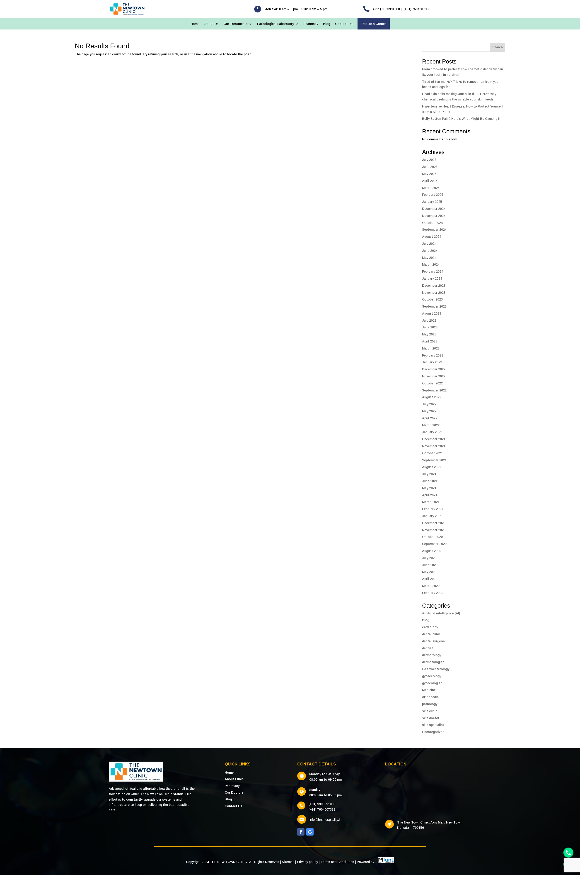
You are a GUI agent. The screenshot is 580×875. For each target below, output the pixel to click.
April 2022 (429, 418)
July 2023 (429, 320)
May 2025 (429, 174)
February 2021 (432, 509)
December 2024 (433, 208)
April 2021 (429, 495)
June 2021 (429, 481)
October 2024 (432, 223)
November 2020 (433, 530)
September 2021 (434, 460)
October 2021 (432, 453)
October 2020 (432, 537)
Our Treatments (236, 24)
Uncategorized (433, 732)
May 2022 (429, 411)
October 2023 (432, 299)
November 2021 (433, 446)
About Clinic (234, 779)
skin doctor (430, 718)
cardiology (430, 627)
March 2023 (431, 348)
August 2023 (431, 313)
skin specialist (433, 725)
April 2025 (429, 181)
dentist (427, 648)
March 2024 (431, 264)
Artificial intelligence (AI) (441, 613)
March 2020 (431, 586)
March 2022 (431, 425)
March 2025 (431, 188)
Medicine (429, 690)
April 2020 (429, 579)
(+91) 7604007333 (322, 809)
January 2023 (432, 362)
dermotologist (433, 662)
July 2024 (429, 243)
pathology (429, 704)
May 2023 (429, 334)
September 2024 (434, 229)
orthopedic (430, 697)
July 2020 (429, 558)
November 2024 (433, 216)
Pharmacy (310, 24)
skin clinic (429, 711)
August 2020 (431, 551)
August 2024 (431, 236)
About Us (211, 24)
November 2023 (433, 292)
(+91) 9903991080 (322, 804)
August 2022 (431, 397)
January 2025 (432, 201)
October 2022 (432, 383)
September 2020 (434, 544)
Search (497, 47)
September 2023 (434, 306)
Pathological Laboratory (275, 24)
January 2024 (432, 278)
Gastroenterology (435, 669)
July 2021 (429, 474)
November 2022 (433, 376)
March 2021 (431, 502)
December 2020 (433, 523)
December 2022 (433, 369)
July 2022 (429, 404)
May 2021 (429, 488)
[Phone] (568, 853)
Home (195, 24)
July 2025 (429, 159)
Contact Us (344, 24)
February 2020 (432, 593)
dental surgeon (433, 641)
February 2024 (432, 271)
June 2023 (429, 327)
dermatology (431, 655)
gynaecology (431, 676)
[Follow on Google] (310, 832)
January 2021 (432, 516)
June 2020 (429, 565)
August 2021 (431, 467)
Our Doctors (234, 792)
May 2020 (429, 572)
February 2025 (432, 194)
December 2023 (433, 285)
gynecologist (432, 683)
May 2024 (429, 257)
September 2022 (434, 390)
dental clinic (431, 634)
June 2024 (429, 250)
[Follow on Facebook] (300, 832)
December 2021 (433, 439)
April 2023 (429, 341)
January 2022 (432, 432)
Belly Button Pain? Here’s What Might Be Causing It (461, 118)
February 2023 (432, 355)
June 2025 (429, 167)
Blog (326, 24)
